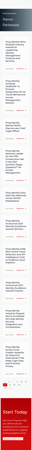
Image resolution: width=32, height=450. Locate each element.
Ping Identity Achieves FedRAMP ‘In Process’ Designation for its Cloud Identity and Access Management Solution (15, 92)
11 (9, 385)
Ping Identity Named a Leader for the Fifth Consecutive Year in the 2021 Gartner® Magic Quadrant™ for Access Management (15, 162)
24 (5, 388)
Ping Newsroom (9, 13)
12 (14, 385)
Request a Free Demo (13, 439)
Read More (20, 68)
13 (19, 385)
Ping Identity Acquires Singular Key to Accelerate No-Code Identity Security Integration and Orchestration (15, 318)
